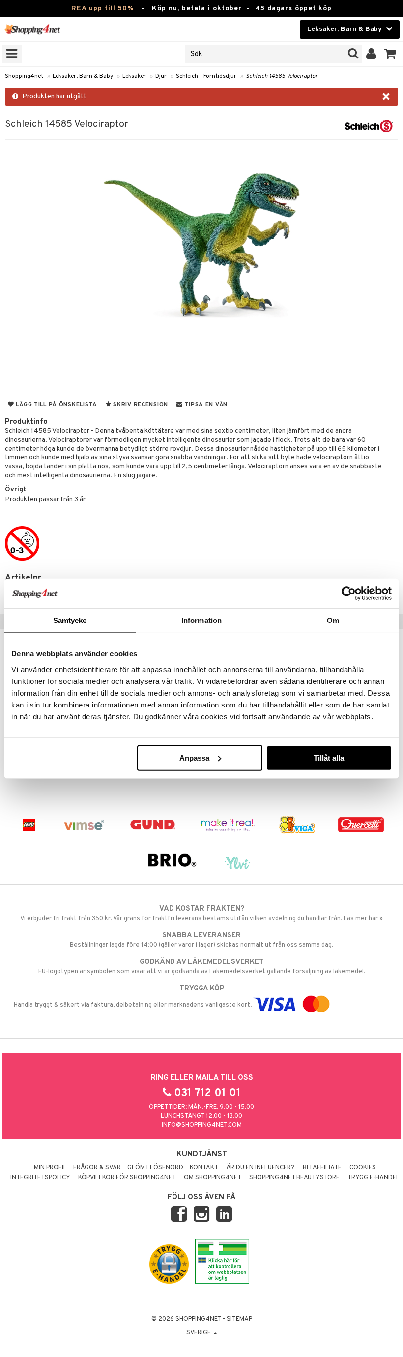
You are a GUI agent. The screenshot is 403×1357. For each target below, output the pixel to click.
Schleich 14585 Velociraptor (281, 76)
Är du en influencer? (260, 1168)
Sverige (199, 1333)
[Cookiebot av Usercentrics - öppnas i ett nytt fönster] (349, 593)
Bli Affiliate (322, 1168)
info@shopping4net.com (202, 1125)
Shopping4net (24, 76)
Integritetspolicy (40, 1178)
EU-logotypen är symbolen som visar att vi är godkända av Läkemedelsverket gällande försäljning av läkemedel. (201, 967)
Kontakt (204, 1168)
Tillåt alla (329, 757)
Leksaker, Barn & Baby (83, 76)
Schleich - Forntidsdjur (206, 76)
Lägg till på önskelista (55, 405)
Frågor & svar (97, 1168)
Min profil (50, 1168)
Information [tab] (201, 620)
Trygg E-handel (373, 1178)
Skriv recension (140, 405)
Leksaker (134, 76)
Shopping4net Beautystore (294, 1178)
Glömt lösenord (155, 1168)
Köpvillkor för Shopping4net (127, 1178)
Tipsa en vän (205, 405)
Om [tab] (333, 620)
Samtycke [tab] (70, 620)
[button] (390, 54)
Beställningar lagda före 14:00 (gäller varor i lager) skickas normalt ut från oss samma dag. (201, 940)
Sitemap (239, 1319)
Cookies (362, 1168)
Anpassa (194, 757)
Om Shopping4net (212, 1178)
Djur (161, 76)
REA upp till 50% (102, 8)
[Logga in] (371, 54)
